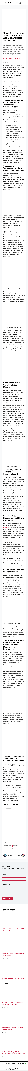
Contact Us (20, 1063)
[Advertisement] (14, 367)
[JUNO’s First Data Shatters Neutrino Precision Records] (14, 1018)
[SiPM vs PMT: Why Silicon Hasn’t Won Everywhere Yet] (14, 944)
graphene (6, 527)
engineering (7, 845)
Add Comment (7, 884)
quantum (6, 848)
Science (17, 57)
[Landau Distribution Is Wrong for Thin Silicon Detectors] (14, 969)
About (14, 1063)
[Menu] (2, 2)
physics (15, 845)
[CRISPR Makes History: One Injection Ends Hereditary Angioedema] (14, 993)
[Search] (25, 2)
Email (5, 879)
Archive (8, 1063)
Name (5, 874)
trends (14, 848)
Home (3, 1063)
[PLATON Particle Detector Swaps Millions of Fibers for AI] (14, 919)
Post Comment (7, 898)
